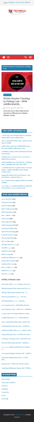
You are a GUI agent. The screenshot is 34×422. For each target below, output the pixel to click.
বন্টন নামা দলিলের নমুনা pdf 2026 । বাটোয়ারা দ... (16, 343)
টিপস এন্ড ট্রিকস (6, 241)
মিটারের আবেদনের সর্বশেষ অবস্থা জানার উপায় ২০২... (16, 288)
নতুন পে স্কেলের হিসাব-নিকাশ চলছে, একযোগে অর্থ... (16, 322)
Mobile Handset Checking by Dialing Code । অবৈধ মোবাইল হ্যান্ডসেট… (16, 102)
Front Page (5, 399)
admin (14, 108)
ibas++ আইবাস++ (7, 215)
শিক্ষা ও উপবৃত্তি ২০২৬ (8, 267)
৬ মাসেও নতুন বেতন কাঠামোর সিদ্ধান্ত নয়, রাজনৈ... (16, 313)
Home (3, 395)
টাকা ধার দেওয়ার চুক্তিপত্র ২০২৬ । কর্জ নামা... (14, 297)
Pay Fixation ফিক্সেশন (8, 228)
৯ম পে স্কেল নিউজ (7, 199)
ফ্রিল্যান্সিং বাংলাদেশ (7, 251)
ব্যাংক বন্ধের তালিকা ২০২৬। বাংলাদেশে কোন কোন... (16, 284)
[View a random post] (30, 57)
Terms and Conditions (8, 382)
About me (5, 386)
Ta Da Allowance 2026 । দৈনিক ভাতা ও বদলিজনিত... (17, 309)
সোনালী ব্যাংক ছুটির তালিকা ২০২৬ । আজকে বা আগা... (17, 330)
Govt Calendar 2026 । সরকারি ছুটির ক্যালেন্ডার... (16, 305)
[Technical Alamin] (4, 57)
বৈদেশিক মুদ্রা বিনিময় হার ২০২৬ (10, 257)
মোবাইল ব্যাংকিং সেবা (8, 264)
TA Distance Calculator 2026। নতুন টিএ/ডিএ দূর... (16, 339)
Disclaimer (5, 389)
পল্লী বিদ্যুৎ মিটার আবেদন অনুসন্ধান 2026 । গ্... (15, 293)
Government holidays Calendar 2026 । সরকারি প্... (17, 353)
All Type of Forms (7, 202)
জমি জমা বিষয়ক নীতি (8, 238)
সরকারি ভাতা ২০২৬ (7, 270)
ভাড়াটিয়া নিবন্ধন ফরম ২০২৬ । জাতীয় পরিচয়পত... (15, 318)
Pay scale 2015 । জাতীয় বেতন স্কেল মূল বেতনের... (16, 364)
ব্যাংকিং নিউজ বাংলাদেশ (8, 261)
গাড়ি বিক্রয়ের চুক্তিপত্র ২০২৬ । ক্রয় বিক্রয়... (13, 301)
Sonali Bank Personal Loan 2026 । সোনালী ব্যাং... (16, 326)
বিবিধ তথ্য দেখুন (6, 254)
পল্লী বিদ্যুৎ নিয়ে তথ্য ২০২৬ (9, 244)
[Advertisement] (17, 37)
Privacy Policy (6, 379)
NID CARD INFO (7, 222)
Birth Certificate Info (8, 209)
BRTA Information (7, 212)
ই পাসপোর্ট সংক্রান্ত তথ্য (8, 235)
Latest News (7, 94)
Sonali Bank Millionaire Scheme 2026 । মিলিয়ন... (16, 368)
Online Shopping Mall (8, 225)
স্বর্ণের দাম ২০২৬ (6, 274)
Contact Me (5, 392)
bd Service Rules (7, 206)
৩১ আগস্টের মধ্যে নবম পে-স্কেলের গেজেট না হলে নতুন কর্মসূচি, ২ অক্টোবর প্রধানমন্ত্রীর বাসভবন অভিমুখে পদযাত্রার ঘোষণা (17, 170)
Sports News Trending (8, 232)
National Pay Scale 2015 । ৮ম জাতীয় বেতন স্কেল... (16, 334)
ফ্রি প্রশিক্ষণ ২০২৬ (6, 248)
